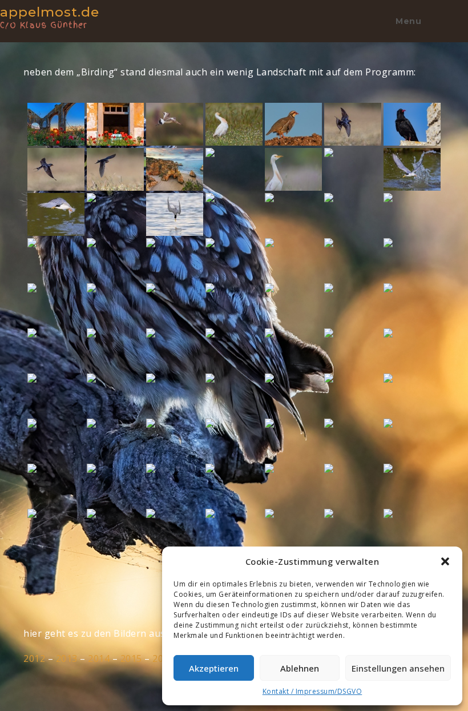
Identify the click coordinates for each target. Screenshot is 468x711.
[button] (445, 561)
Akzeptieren (214, 668)
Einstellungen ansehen (398, 668)
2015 (131, 658)
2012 (34, 658)
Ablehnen (299, 668)
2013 (67, 658)
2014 (99, 658)
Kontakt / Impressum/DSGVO (312, 691)
